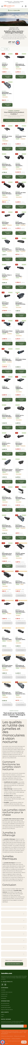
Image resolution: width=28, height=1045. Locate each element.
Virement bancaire (5, 1005)
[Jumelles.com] (9, 6)
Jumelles (3, 990)
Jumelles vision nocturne (6, 992)
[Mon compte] (22, 6)
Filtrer (6, 48)
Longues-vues (4, 994)
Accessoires (3, 998)
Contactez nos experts (13, 963)
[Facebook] (2, 984)
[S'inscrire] (25, 1026)
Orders (2, 1014)
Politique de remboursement (7, 1036)
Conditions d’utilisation (6, 1038)
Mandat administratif (5, 1007)
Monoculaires (4, 996)
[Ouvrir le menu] (2, 6)
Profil (2, 1016)
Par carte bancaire (5, 1003)
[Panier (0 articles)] (25, 6)
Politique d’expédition (16, 1038)
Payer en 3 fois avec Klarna (7, 1009)
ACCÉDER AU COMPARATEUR (13, 120)
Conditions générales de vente (14, 1041)
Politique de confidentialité (19, 1036)
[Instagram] (5, 984)
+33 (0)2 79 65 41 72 (7, 981)
